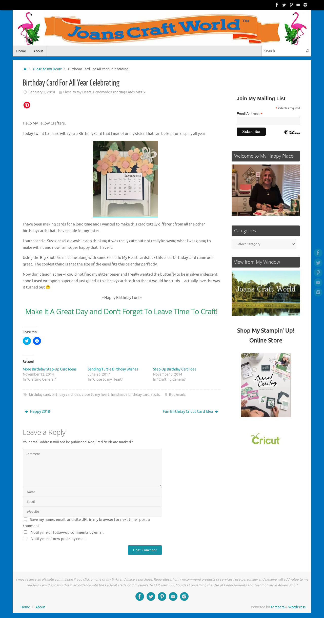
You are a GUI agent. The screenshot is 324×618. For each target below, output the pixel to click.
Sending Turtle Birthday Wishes (113, 369)
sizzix (155, 395)
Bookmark (177, 395)
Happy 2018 (39, 411)
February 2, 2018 (41, 92)
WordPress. (297, 607)
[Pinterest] (291, 4)
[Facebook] (276, 4)
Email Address (249, 113)
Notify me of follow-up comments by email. (68, 532)
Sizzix (140, 92)
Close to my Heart (47, 69)
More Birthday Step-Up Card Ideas (49, 369)
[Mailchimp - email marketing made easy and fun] (292, 136)
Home (25, 607)
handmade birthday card (130, 395)
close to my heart (95, 395)
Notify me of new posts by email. (59, 539)
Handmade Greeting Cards (114, 92)
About (40, 607)
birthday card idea (66, 395)
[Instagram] (305, 4)
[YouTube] (298, 4)
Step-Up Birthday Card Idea (174, 369)
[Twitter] (284, 4)
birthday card (39, 395)
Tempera (278, 607)
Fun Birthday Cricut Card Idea (188, 411)
